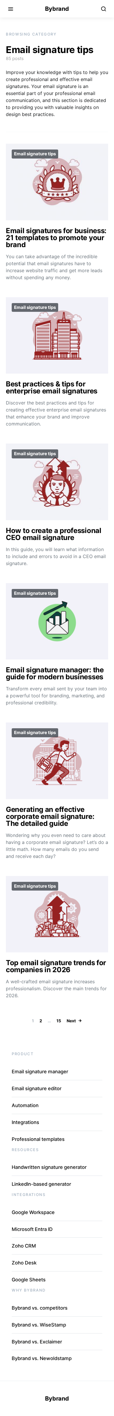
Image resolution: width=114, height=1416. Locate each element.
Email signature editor (36, 1088)
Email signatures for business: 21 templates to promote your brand (56, 237)
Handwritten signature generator (49, 1167)
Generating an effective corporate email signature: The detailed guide (50, 816)
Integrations (25, 1122)
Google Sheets (29, 1280)
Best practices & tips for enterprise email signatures (51, 387)
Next (71, 1020)
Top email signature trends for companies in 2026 (56, 966)
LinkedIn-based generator (41, 1184)
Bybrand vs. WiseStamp (39, 1325)
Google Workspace (33, 1212)
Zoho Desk (24, 1263)
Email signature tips (35, 153)
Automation (25, 1105)
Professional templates (38, 1139)
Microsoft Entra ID (32, 1229)
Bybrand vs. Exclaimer (37, 1342)
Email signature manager (40, 1071)
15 (58, 1020)
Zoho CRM (24, 1246)
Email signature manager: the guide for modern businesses (55, 673)
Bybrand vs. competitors (40, 1308)
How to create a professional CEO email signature (53, 534)
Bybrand (57, 8)
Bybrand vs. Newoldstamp (42, 1358)
